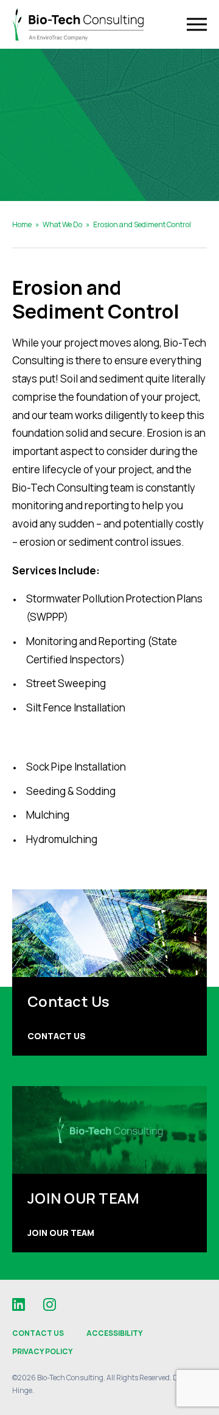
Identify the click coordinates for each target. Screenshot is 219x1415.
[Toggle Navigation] (197, 24)
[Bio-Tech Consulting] (78, 24)
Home (22, 224)
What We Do (62, 224)
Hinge (22, 1390)
